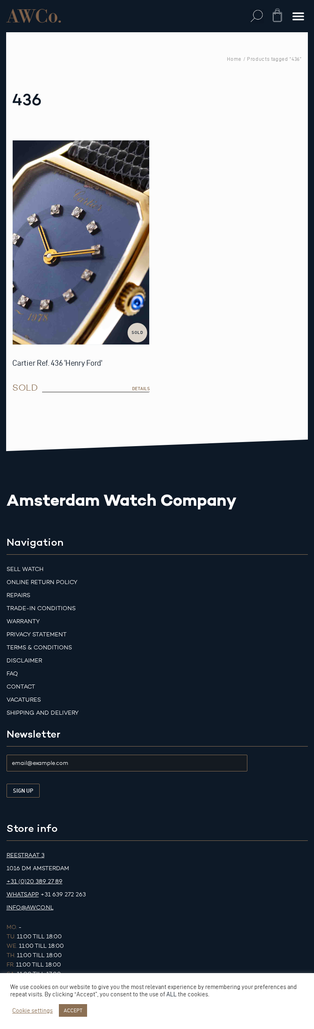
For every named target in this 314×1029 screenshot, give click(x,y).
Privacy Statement (37, 634)
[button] (257, 16)
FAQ (12, 673)
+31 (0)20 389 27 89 (35, 881)
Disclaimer (24, 660)
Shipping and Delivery (42, 712)
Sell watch (25, 569)
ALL (171, 994)
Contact (21, 686)
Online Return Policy (42, 582)
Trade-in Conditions (41, 608)
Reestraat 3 (26, 855)
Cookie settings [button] (32, 1010)
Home (234, 59)
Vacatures (24, 699)
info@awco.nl (30, 907)
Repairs (18, 595)
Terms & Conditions (39, 647)
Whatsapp (23, 894)
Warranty (23, 621)
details (141, 388)
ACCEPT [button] (73, 1010)
